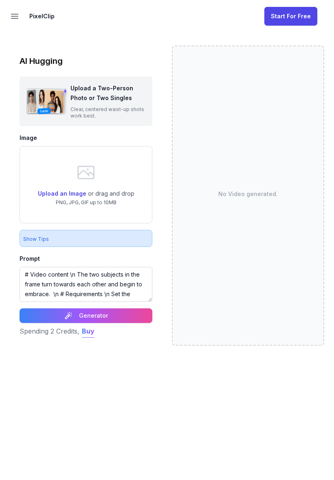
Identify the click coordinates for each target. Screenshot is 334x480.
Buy (88, 331)
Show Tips (36, 239)
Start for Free (291, 16)
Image (28, 137)
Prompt (30, 258)
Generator (93, 315)
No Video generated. (248, 193)
